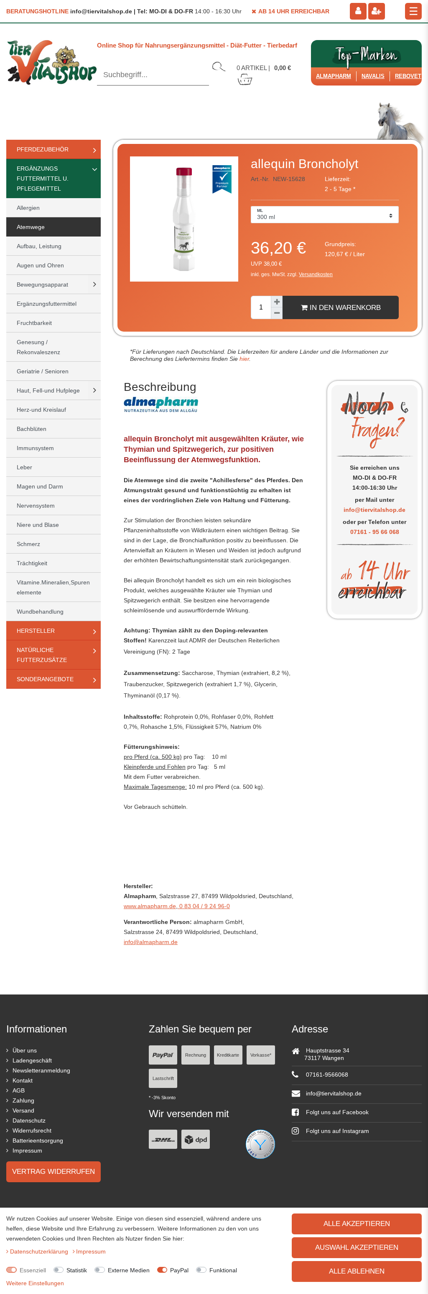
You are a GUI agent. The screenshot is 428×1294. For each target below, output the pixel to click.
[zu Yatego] (260, 1143)
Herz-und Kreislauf (41, 409)
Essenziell (33, 1270)
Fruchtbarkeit (34, 323)
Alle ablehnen (357, 1271)
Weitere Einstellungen (35, 1283)
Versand (23, 1110)
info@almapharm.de (151, 942)
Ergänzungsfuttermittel (46, 303)
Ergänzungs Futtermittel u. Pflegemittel (43, 178)
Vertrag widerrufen (53, 1172)
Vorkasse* (260, 1054)
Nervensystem (36, 505)
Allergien (28, 207)
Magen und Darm (40, 486)
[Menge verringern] (277, 313)
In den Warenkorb (344, 308)
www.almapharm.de (150, 906)
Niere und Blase (38, 524)
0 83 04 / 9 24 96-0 (204, 906)
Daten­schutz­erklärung (40, 1251)
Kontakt (23, 1080)
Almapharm (333, 76)
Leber (24, 467)
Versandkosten (316, 274)
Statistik (76, 1270)
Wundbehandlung (40, 611)
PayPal (179, 1270)
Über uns (25, 1050)
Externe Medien (129, 1270)
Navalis (373, 76)
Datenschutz (29, 1120)
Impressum (27, 1150)
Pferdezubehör (43, 149)
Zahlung (23, 1100)
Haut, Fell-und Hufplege (48, 390)
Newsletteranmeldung (41, 1070)
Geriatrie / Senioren (43, 371)
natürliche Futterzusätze (42, 655)
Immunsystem (35, 448)
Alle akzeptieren (357, 1224)
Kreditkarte (228, 1054)
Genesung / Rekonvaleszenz (38, 347)
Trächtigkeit (32, 563)
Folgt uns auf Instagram (336, 1131)
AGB (19, 1090)
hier (243, 358)
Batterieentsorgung (38, 1140)
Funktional (223, 1270)
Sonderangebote (45, 679)
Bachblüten (31, 428)
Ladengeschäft (32, 1060)
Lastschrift (163, 1078)
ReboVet (408, 76)
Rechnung (195, 1054)
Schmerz (28, 544)
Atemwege (31, 227)
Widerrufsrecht (32, 1130)
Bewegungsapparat (42, 284)
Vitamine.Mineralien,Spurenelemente (53, 587)
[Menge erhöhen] (277, 301)
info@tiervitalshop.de (374, 509)
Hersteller (36, 630)
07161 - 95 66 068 (374, 532)
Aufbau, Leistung (39, 246)
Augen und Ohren (40, 265)
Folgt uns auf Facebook (336, 1112)
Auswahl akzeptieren (356, 1247)
